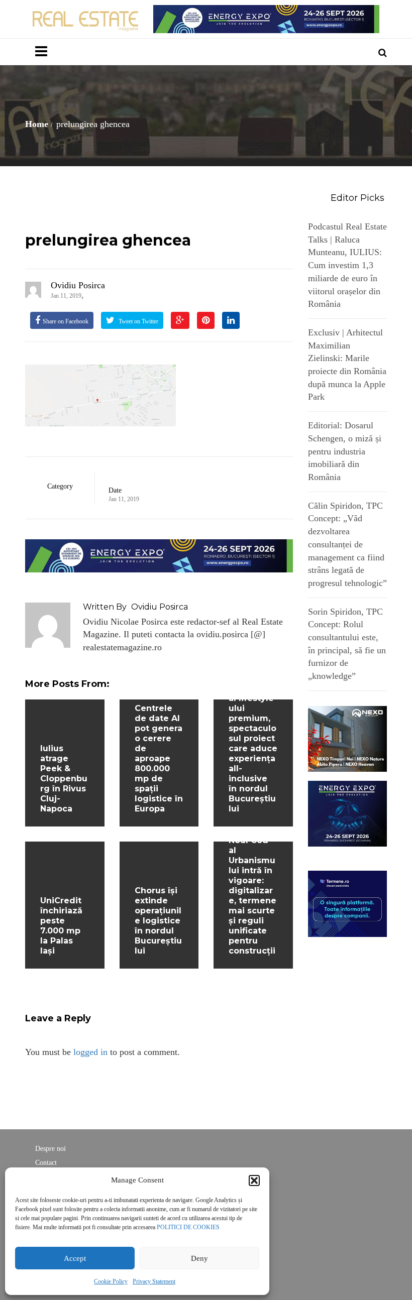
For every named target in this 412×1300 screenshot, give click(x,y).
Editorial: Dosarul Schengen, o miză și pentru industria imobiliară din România (344, 451)
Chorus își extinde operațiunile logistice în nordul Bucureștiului (158, 921)
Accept (75, 1258)
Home (36, 124)
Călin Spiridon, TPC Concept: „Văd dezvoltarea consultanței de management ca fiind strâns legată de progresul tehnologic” (347, 544)
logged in (90, 1052)
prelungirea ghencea (108, 240)
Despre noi (50, 1148)
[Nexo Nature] (347, 738)
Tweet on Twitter (137, 321)
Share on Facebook (65, 321)
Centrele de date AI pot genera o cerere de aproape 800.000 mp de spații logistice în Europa (159, 758)
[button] (254, 1180)
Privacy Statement (154, 1281)
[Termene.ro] (347, 903)
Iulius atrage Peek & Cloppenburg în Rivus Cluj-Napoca (63, 778)
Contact (46, 1162)
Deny (199, 1258)
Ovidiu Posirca (78, 285)
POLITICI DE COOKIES (188, 1227)
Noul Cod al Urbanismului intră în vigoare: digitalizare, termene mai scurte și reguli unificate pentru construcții (252, 896)
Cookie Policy (111, 1281)
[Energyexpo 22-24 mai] (347, 813)
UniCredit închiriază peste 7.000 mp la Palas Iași (61, 926)
